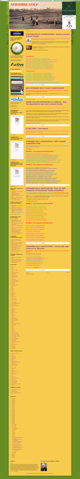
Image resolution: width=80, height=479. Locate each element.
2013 (12, 415)
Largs (12, 307)
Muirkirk (12, 313)
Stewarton (12, 329)
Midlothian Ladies (13, 373)
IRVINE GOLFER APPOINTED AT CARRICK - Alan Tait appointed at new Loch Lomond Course (46, 103)
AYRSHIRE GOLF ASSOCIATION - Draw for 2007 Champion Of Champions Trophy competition (46, 189)
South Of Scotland (14, 382)
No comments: (36, 84)
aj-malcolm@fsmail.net (62, 93)
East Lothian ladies (14, 365)
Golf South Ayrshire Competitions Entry (17, 198)
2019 (12, 407)
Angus (12, 354)
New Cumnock (13, 314)
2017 (12, 410)
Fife (11, 366)
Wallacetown (13, 345)
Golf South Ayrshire (14, 299)
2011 (12, 418)
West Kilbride (13, 346)
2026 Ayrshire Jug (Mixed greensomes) (17, 250)
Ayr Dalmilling (13, 279)
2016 (12, 411)
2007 (12, 423)
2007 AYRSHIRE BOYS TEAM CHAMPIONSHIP (45, 88)
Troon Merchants (13, 337)
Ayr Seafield (13, 283)
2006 (12, 454)
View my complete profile (14, 471)
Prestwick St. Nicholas (14, 320)
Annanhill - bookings (14, 270)
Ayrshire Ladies (13, 357)
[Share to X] (42, 84)
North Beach (13, 315)
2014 (12, 414)
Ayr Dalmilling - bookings (15, 280)
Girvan (12, 297)
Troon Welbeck (13, 340)
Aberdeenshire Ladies (14, 353)
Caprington (13, 290)
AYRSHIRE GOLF (24, 4)
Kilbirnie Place (13, 304)
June (13, 432)
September (14, 428)
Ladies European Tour (14, 391)
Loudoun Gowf (13, 308)
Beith (12, 287)
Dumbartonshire (13, 363)
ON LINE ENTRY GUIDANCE (15, 199)
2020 (12, 406)
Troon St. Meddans (14, 339)
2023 (12, 402)
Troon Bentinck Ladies (14, 332)
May (13, 433)
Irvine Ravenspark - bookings (15, 303)
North (12, 374)
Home (48, 272)
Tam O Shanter (13, 330)
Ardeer (12, 271)
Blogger (52, 473)
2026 (12, 398)
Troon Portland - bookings (15, 338)
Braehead (12, 288)
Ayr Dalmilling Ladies (14, 281)
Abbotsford (12, 266)
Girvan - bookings (13, 298)
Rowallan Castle (13, 324)
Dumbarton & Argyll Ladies (15, 362)
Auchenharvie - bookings (15, 272)
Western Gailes (13, 347)
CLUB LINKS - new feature (37, 128)
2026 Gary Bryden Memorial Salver (16, 245)
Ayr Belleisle (13, 274)
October (13, 427)
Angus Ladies (13, 355)
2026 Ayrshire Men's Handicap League (17, 242)
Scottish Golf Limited (14, 381)
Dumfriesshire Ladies (14, 364)
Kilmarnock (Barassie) (14, 305)
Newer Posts (28, 272)
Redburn (12, 321)
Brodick (12, 289)
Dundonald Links (13, 296)
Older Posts (67, 272)
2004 (12, 457)
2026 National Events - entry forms (16, 197)
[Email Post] (39, 84)
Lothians (12, 372)
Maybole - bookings (14, 312)
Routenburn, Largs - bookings (15, 323)
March (13, 436)
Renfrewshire (13, 379)
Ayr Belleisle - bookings (14, 275)
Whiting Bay (13, 348)
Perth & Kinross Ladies (14, 378)
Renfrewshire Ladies (14, 380)
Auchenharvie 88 (13, 273)
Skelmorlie (12, 328)
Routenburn (13, 322)
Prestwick (12, 316)
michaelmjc (45, 473)
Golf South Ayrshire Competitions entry (17, 208)
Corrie (12, 291)
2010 (12, 419)
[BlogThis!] (41, 84)
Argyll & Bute (13, 356)
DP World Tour (13, 390)
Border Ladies (13, 358)
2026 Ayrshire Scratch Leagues (15, 239)
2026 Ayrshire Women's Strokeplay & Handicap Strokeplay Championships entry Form (16, 210)
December (13, 424)
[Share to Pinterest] (44, 84)
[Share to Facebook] (43, 84)
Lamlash (12, 306)
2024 (12, 401)
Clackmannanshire (14, 361)
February (13, 451)
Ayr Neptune (13, 282)
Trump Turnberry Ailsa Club (15, 341)
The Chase (13, 331)
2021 (12, 405)
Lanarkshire (13, 370)
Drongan (12, 295)
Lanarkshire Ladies (14, 371)
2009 (12, 420)
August (13, 429)
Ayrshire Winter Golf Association (16, 389)
